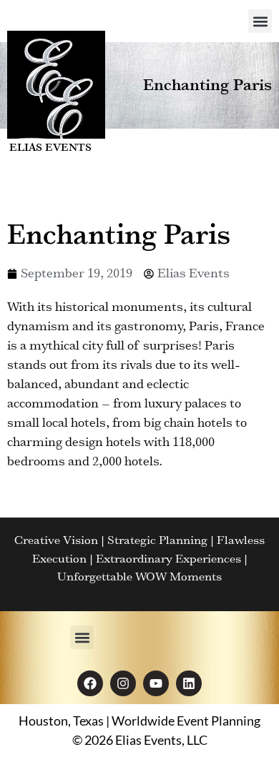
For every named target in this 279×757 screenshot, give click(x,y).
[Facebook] (90, 683)
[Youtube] (156, 683)
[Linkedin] (189, 683)
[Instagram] (123, 683)
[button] (260, 21)
